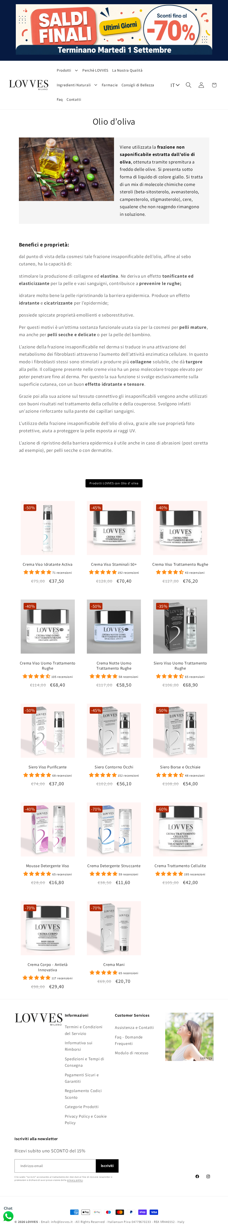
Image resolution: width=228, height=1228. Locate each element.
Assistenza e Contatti (134, 1027)
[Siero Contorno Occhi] (114, 732)
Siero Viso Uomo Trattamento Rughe (180, 665)
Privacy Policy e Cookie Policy (86, 1119)
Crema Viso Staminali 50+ (114, 564)
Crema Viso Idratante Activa (47, 564)
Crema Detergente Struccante (113, 865)
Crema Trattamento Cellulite (180, 865)
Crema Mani (113, 964)
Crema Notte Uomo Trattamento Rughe (113, 665)
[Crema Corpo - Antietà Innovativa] (47, 930)
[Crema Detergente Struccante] (114, 831)
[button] (188, 85)
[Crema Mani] (114, 930)
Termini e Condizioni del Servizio (84, 1030)
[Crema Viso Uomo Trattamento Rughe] (47, 628)
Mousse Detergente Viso (47, 865)
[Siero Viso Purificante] (47, 732)
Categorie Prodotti (82, 1106)
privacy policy (75, 1180)
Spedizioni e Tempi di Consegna (84, 1062)
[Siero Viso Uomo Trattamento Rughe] (180, 628)
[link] (48, 572)
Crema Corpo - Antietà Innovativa (48, 967)
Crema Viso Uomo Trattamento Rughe (47, 665)
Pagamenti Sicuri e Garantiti (82, 1078)
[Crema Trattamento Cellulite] (180, 831)
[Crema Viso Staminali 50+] (114, 529)
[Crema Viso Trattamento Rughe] (180, 529)
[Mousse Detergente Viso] (47, 831)
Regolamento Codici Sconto (83, 1094)
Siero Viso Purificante (47, 767)
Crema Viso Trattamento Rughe (180, 564)
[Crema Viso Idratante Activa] (47, 529)
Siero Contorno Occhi (114, 767)
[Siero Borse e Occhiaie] (180, 732)
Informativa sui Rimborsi (79, 1046)
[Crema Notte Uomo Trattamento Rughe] (114, 628)
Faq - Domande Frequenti (129, 1040)
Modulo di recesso (132, 1052)
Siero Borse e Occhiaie (180, 767)
